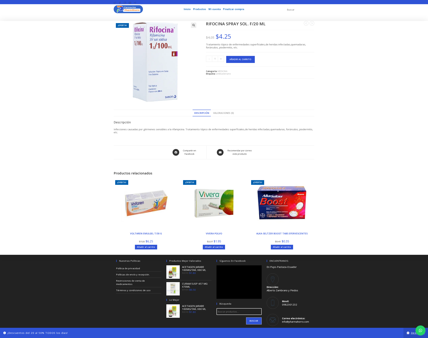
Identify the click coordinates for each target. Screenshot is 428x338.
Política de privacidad (128, 268)
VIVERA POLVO (214, 233)
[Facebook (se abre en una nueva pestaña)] (119, 2)
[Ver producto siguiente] (312, 23)
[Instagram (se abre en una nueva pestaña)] (124, 2)
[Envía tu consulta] (311, 9)
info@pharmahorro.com (295, 321)
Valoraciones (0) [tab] (223, 113)
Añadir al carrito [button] (146, 247)
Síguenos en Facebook (233, 260)
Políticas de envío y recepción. (133, 274)
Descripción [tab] (201, 113)
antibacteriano (223, 73)
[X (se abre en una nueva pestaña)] (115, 2)
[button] (193, 25)
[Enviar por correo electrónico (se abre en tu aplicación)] (129, 2)
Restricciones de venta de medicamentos (130, 282)
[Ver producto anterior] (306, 23)
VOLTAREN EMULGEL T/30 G (146, 233)
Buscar (254, 320)
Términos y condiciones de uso (133, 290)
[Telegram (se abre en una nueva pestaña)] (134, 2)
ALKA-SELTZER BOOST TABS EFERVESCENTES (282, 233)
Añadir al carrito (240, 59)
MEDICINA (222, 71)
